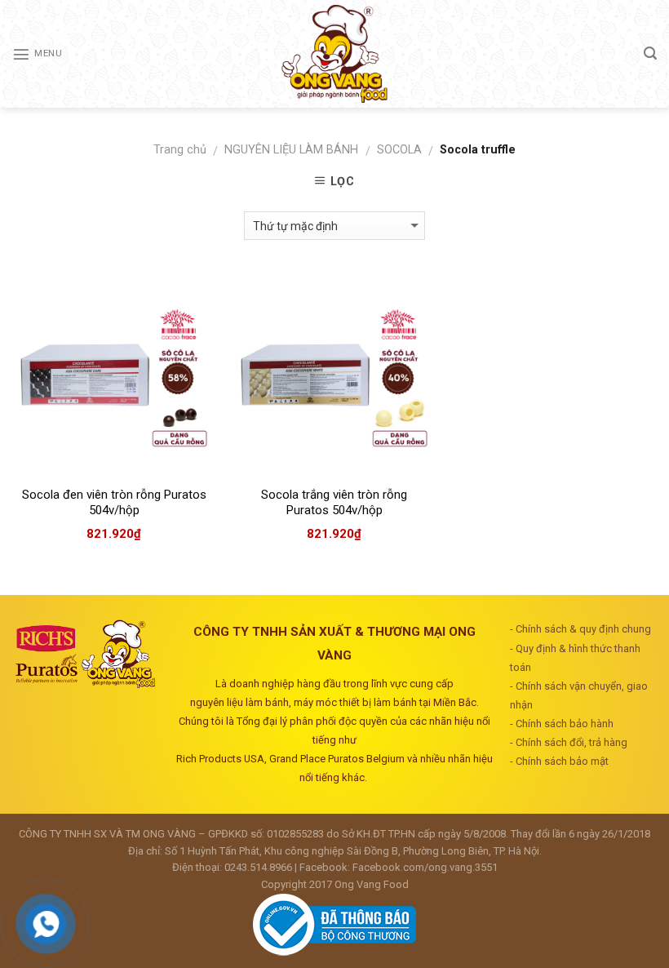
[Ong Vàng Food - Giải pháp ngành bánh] (334, 54)
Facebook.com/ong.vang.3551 (425, 867)
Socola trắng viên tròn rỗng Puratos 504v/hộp (334, 502)
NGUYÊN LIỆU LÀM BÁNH (291, 150)
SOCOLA (399, 150)
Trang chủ (179, 150)
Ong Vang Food (371, 884)
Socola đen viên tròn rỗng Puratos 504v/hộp (114, 502)
